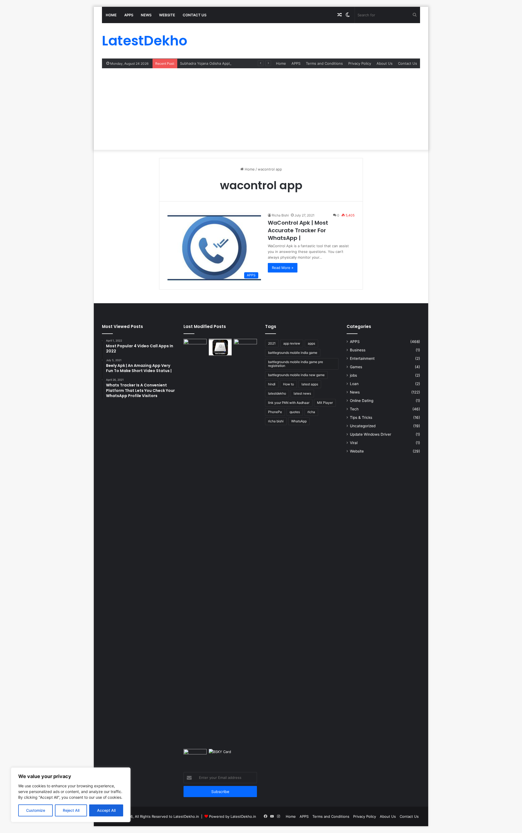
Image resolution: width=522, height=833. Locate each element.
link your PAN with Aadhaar (288, 403)
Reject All (71, 810)
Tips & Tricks (361, 417)
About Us (385, 63)
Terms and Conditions (324, 63)
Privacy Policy (359, 63)
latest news (302, 393)
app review (291, 343)
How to (288, 384)
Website (167, 15)
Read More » (282, 267)
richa (311, 412)
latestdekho (277, 393)
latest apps (310, 384)
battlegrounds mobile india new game (296, 375)
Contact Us (194, 15)
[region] (70, 794)
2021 (272, 343)
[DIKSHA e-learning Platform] (195, 755)
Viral (354, 443)
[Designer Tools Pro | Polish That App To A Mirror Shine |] (195, 347)
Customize (35, 810)
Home (111, 15)
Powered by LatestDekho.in (232, 816)
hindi (271, 384)
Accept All (106, 810)
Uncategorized (362, 426)
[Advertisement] (261, 109)
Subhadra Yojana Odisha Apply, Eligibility (214, 63)
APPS (128, 15)
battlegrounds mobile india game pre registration (295, 364)
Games (356, 367)
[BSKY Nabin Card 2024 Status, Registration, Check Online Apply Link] (220, 755)
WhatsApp (299, 421)
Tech (354, 409)
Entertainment (362, 358)
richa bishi (276, 421)
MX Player (325, 403)
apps (311, 343)
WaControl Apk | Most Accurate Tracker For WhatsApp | (298, 230)
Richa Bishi (280, 215)
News (146, 15)
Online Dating (361, 400)
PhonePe (275, 412)
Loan (354, 384)
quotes (295, 412)
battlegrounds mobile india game (292, 353)
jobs (353, 375)
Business (357, 350)
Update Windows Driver (370, 434)
